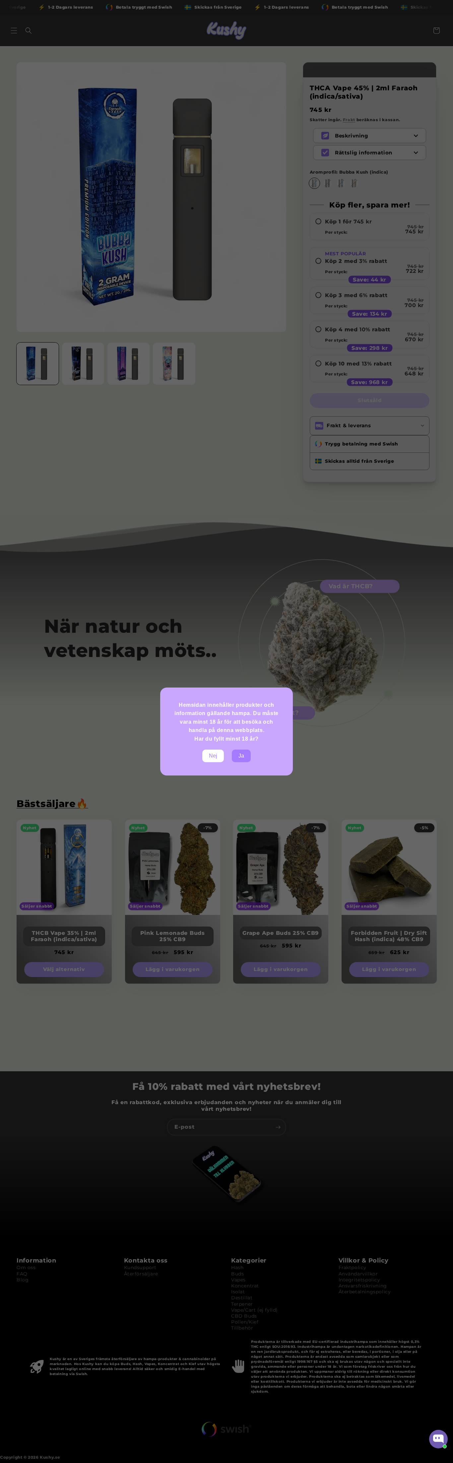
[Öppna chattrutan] (438, 1439)
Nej (213, 756)
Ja (241, 756)
